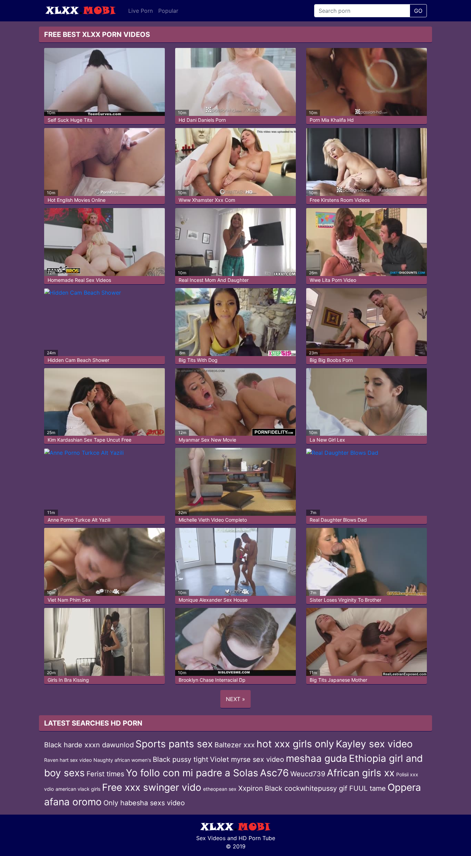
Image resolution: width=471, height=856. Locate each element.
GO (418, 10)
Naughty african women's (122, 760)
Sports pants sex (174, 744)
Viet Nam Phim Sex (69, 600)
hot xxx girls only (295, 744)
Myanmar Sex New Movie (207, 440)
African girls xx (360, 773)
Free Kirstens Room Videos (340, 200)
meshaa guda (316, 758)
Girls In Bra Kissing (68, 680)
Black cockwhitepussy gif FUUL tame (325, 788)
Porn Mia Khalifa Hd (332, 120)
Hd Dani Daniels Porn (202, 120)
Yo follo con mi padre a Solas (192, 773)
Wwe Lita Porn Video (333, 280)
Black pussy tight (180, 759)
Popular (168, 10)
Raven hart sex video (68, 760)
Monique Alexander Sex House (213, 600)
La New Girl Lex (327, 440)
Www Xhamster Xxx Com (207, 200)
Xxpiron (250, 788)
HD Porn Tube (257, 838)
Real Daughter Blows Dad (338, 520)
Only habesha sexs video (144, 803)
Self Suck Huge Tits (70, 120)
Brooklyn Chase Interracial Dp (212, 680)
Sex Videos (211, 838)
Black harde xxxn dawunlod (89, 745)
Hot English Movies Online (77, 200)
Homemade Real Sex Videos (79, 280)
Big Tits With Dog (198, 360)
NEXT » (235, 699)
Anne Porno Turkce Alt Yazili (79, 520)
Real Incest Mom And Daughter (214, 280)
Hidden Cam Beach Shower (78, 360)
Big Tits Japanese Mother (338, 680)
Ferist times (105, 774)
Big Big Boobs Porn (331, 360)
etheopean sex (220, 789)
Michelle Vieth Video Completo (213, 520)
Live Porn (140, 10)
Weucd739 (307, 774)
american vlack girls (78, 789)
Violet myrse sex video (247, 759)
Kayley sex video (374, 744)
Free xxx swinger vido (151, 787)
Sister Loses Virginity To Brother (345, 600)
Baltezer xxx (234, 745)
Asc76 (274, 773)
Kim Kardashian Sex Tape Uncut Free (89, 440)
